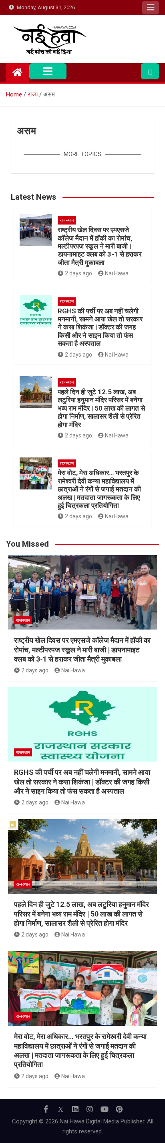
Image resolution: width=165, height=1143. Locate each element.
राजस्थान (67, 220)
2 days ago (78, 273)
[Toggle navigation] (47, 71)
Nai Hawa (117, 273)
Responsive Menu (150, 7)
